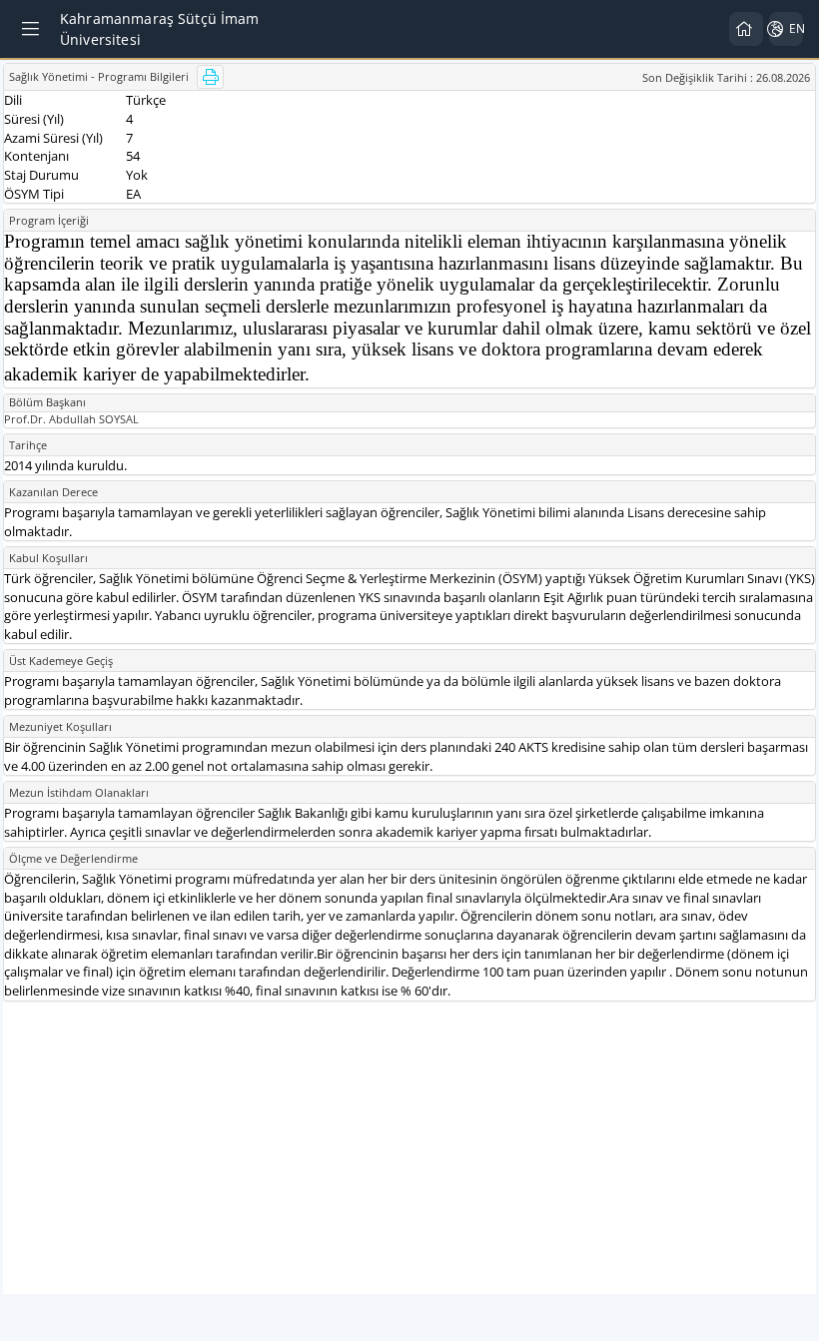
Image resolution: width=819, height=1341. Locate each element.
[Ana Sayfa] (746, 29)
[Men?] (32, 29)
